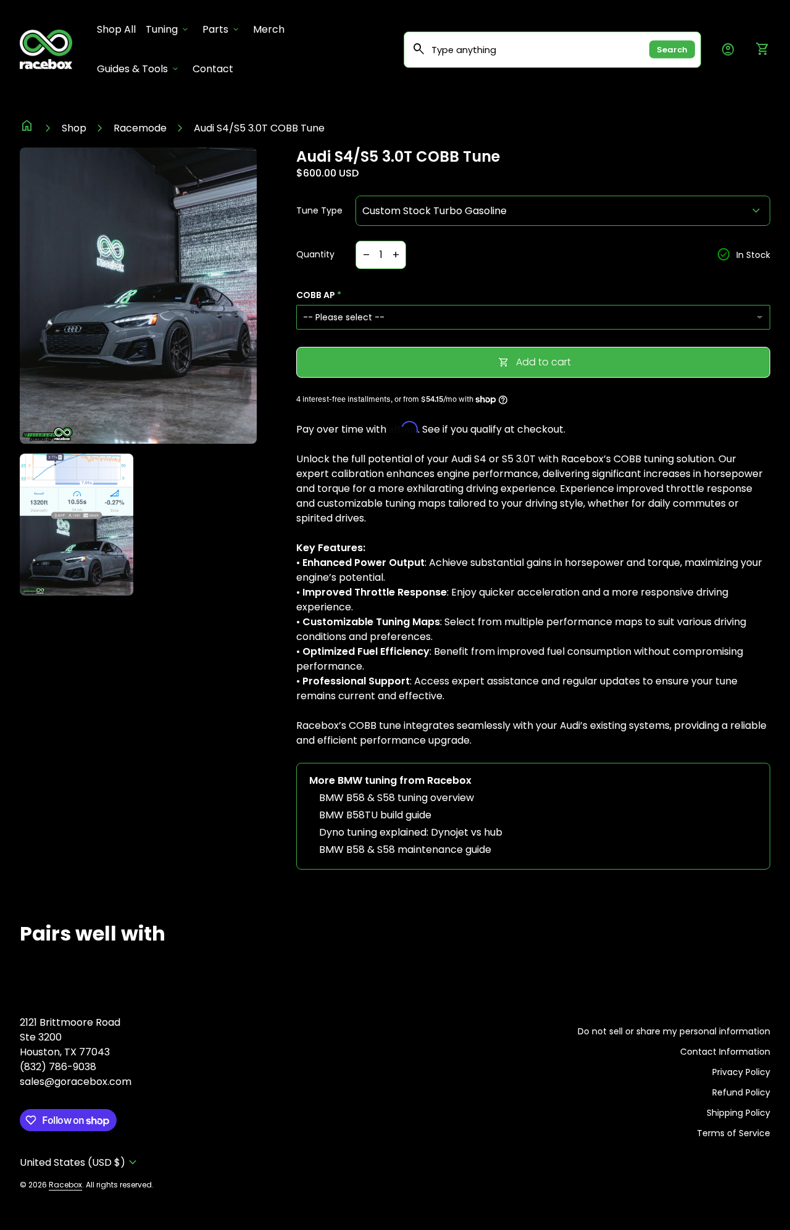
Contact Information (725, 1051)
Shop (74, 128)
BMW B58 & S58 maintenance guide (405, 849)
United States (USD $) (80, 1162)
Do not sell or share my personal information (674, 1031)
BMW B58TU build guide (375, 815)
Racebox (65, 1184)
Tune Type (319, 211)
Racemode (140, 128)
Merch (269, 29)
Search (672, 50)
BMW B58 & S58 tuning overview (396, 798)
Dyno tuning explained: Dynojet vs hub (410, 832)
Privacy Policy (741, 1072)
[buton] (80, 1162)
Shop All (119, 29)
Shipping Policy (738, 1113)
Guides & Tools (138, 69)
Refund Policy (741, 1092)
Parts (221, 29)
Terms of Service (733, 1133)
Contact (213, 69)
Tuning (168, 29)
